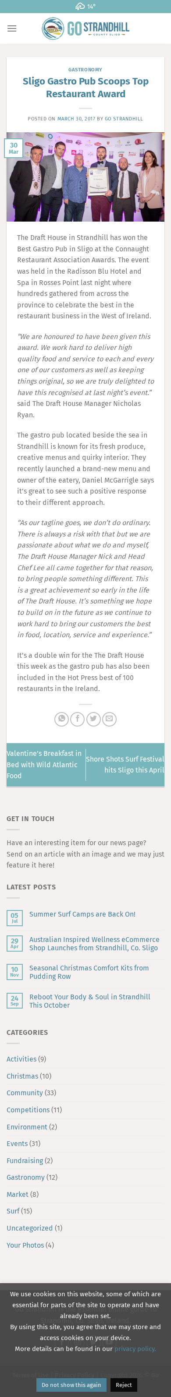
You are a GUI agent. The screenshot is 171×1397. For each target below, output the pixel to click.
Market (17, 1194)
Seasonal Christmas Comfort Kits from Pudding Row (89, 972)
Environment (27, 1127)
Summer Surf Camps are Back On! (82, 914)
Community (25, 1093)
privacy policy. (135, 1349)
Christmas (22, 1076)
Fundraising (25, 1161)
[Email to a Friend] (109, 719)
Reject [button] (124, 1385)
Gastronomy (85, 70)
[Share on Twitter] (93, 719)
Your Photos (25, 1245)
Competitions (28, 1110)
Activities (21, 1059)
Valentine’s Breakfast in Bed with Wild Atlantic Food (44, 764)
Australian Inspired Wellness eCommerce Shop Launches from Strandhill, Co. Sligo (94, 943)
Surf (13, 1211)
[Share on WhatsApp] (61, 719)
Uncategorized (30, 1228)
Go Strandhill (124, 119)
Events (17, 1143)
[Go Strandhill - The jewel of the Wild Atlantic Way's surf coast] (85, 28)
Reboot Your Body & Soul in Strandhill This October (89, 1001)
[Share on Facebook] (77, 719)
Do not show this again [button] (71, 1385)
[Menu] (12, 28)
